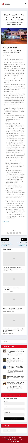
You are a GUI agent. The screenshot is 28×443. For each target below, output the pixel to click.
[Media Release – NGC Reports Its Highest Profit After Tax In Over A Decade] (4, 351)
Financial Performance (17, 355)
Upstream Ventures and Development (15, 389)
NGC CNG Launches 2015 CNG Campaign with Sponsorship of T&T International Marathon (13, 330)
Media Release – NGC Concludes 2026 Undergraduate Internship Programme (15, 368)
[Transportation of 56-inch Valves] (4, 377)
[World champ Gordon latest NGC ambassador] (14, 279)
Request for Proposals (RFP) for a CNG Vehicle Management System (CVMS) (13, 268)
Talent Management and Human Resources (15, 372)
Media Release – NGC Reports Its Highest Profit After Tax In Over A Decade (15, 351)
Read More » (6, 221)
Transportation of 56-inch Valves (15, 376)
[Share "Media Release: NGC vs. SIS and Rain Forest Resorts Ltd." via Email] (16, 233)
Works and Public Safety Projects (15, 362)
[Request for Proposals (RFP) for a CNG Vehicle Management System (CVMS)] (14, 259)
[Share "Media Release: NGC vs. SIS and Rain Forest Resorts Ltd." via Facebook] (8, 233)
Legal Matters (17, 24)
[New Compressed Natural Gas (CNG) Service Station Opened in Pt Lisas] (14, 299)
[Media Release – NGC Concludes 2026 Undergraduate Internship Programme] (4, 367)
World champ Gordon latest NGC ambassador (11, 288)
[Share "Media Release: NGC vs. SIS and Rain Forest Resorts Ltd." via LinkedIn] (14, 233)
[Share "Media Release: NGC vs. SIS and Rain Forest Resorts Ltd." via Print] (19, 233)
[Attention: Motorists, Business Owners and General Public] (4, 360)
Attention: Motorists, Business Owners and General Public (15, 359)
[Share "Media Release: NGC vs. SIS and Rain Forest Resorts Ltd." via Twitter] (11, 233)
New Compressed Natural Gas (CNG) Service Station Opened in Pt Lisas (12, 309)
